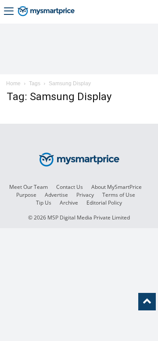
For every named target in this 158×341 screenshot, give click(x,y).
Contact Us (69, 187)
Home (13, 83)
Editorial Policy (104, 202)
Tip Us (43, 202)
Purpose (26, 194)
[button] (9, 12)
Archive (69, 202)
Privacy (85, 194)
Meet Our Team (28, 187)
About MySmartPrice (116, 187)
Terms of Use (118, 194)
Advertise (56, 194)
